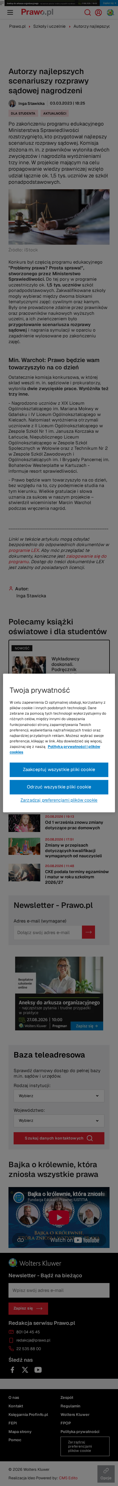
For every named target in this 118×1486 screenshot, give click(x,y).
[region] (59, 743)
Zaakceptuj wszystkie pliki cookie (59, 770)
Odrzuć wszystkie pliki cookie (59, 787)
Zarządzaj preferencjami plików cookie (59, 800)
